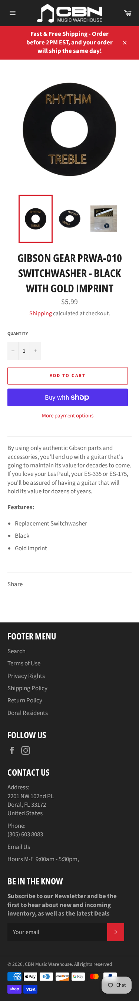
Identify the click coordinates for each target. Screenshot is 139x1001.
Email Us (18, 847)
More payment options (67, 416)
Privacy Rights (26, 676)
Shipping (40, 313)
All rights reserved (93, 964)
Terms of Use (23, 663)
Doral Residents (27, 713)
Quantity (17, 334)
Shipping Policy (27, 688)
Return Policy (24, 700)
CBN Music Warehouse (48, 964)
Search (16, 651)
